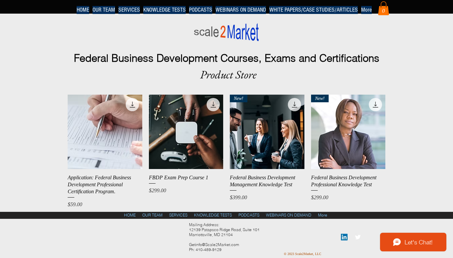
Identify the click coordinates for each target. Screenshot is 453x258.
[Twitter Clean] (358, 237)
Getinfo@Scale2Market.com (214, 244)
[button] (383, 8)
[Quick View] (105, 132)
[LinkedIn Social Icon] (344, 237)
